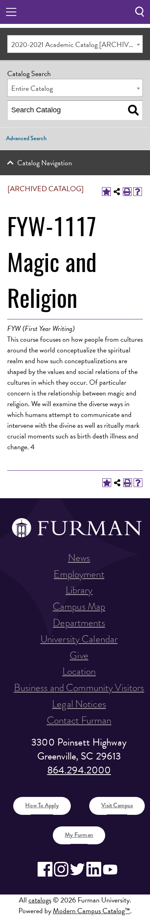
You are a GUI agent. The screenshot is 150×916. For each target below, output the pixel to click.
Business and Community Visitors (79, 687)
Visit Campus (117, 805)
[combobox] (75, 44)
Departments (79, 622)
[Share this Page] (116, 191)
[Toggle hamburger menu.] (11, 12)
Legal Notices (79, 704)
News (79, 557)
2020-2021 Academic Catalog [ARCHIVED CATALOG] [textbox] (76, 44)
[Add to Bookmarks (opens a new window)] (106, 191)
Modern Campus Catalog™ (91, 910)
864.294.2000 (79, 770)
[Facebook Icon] (45, 869)
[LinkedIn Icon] (93, 869)
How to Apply (42, 805)
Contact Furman (79, 720)
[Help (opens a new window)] (137, 191)
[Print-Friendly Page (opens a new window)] (127, 191)
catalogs (39, 899)
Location (79, 671)
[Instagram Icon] (61, 869)
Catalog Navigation (44, 162)
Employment (79, 574)
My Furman (79, 834)
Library (79, 590)
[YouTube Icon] (110, 869)
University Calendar (79, 639)
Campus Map (79, 606)
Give (79, 655)
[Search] (133, 110)
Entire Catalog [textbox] (32, 88)
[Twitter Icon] (77, 869)
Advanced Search (26, 138)
